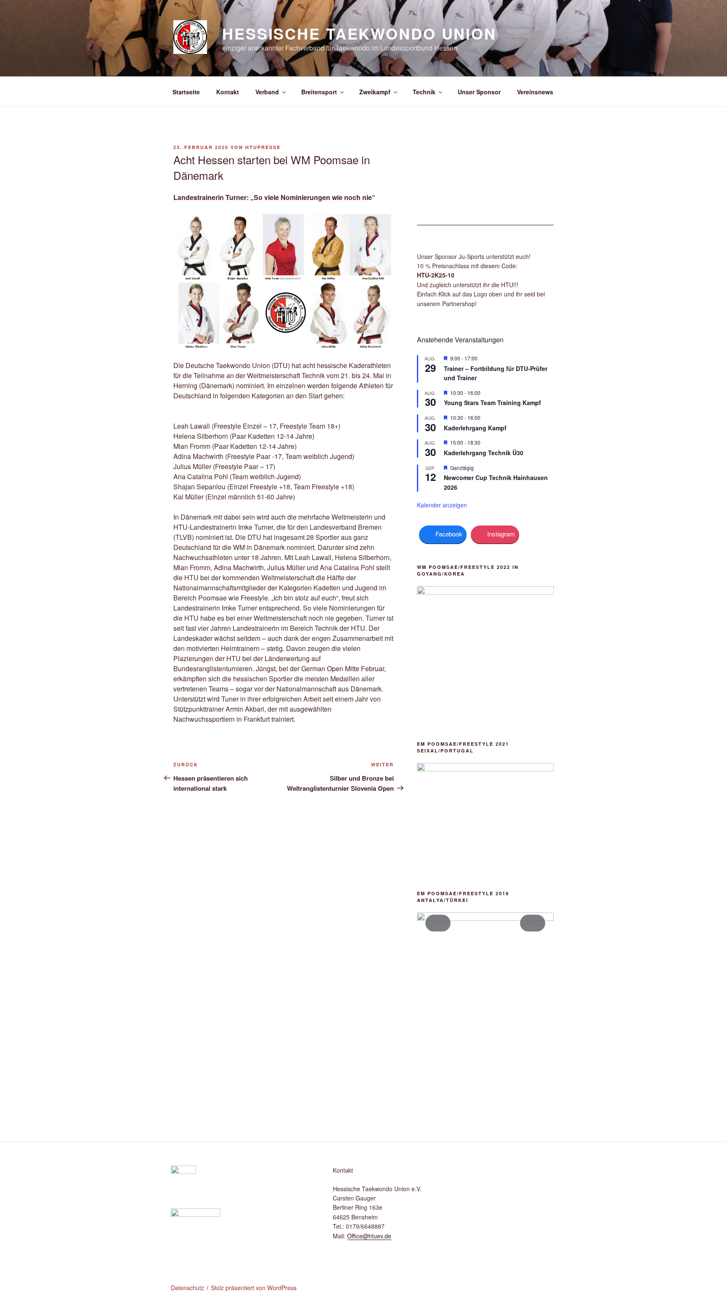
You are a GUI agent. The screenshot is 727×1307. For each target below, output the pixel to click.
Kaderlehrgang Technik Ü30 (483, 452)
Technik (424, 92)
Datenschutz (187, 1287)
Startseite (186, 92)
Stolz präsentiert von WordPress (254, 1287)
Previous (438, 923)
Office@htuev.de (369, 1236)
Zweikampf (374, 92)
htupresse (263, 147)
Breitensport (319, 92)
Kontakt (227, 92)
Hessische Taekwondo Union (359, 33)
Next (532, 923)
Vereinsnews (535, 92)
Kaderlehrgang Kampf (475, 428)
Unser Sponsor (479, 92)
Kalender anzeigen (442, 505)
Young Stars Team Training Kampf (492, 402)
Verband (267, 92)
